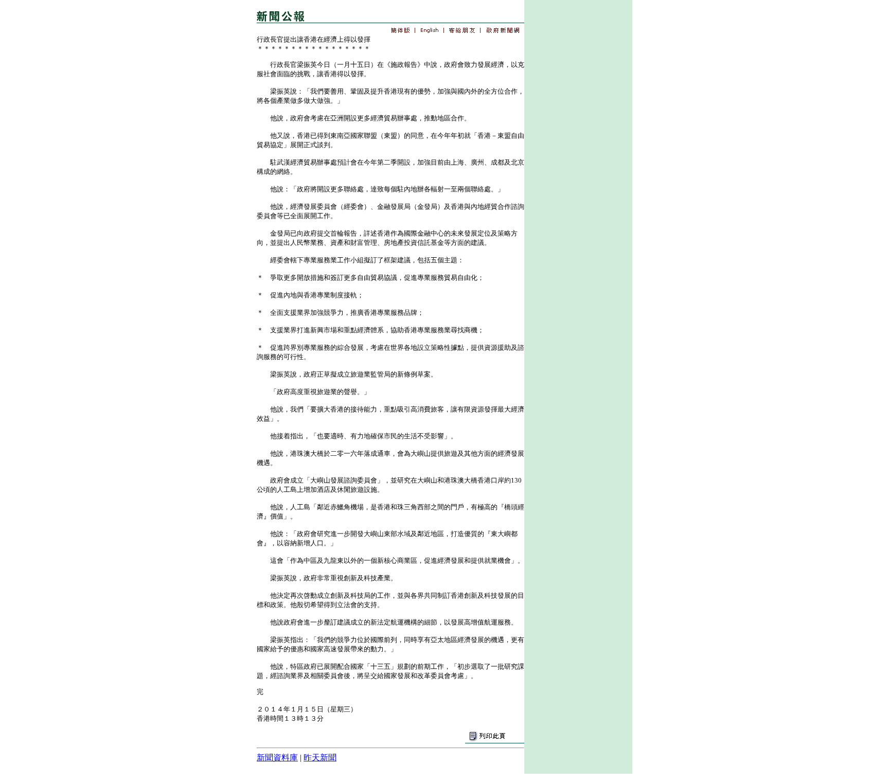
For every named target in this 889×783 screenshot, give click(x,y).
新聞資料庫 (277, 757)
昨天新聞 (320, 757)
